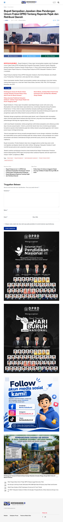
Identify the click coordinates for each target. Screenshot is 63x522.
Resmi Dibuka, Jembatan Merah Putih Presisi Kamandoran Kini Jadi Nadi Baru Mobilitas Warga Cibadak (46, 93)
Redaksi (6, 515)
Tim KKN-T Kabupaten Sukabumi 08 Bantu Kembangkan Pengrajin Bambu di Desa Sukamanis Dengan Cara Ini (33, 490)
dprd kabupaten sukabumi (31, 158)
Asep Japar (10, 158)
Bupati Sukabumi (19, 158)
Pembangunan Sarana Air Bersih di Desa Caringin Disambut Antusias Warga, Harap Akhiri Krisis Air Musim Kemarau (15, 93)
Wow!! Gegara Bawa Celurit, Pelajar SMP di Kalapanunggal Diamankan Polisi (26, 482)
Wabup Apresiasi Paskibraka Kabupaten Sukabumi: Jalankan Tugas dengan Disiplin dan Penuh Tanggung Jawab (16, 99)
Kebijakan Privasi (14, 515)
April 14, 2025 (14, 20)
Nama (6, 210)
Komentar (7, 190)
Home (5, 7)
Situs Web (35, 217)
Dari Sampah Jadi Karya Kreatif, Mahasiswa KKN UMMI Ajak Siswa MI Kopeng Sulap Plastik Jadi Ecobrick (32, 484)
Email (6, 217)
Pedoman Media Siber (25, 515)
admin (6, 20)
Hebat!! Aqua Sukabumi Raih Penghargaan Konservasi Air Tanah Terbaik (25, 487)
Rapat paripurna (9, 160)
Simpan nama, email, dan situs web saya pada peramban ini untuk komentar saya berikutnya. (29, 224)
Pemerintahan (11, 7)
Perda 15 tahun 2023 (44, 158)
